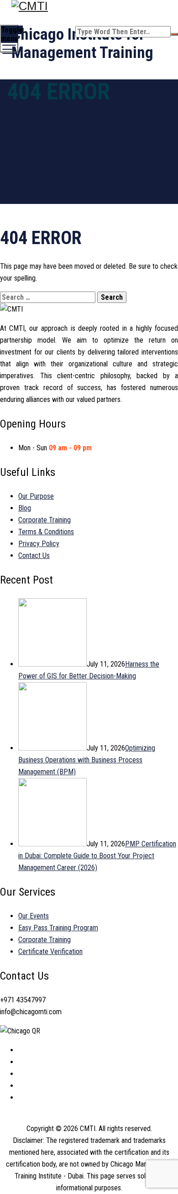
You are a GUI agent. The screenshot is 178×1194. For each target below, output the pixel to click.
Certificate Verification (50, 951)
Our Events (33, 916)
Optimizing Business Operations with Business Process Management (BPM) (86, 760)
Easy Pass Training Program (58, 927)
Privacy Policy (38, 543)
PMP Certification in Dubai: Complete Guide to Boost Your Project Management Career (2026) (97, 855)
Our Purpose (36, 496)
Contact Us (34, 555)
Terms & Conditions (46, 531)
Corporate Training (44, 520)
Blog (24, 508)
